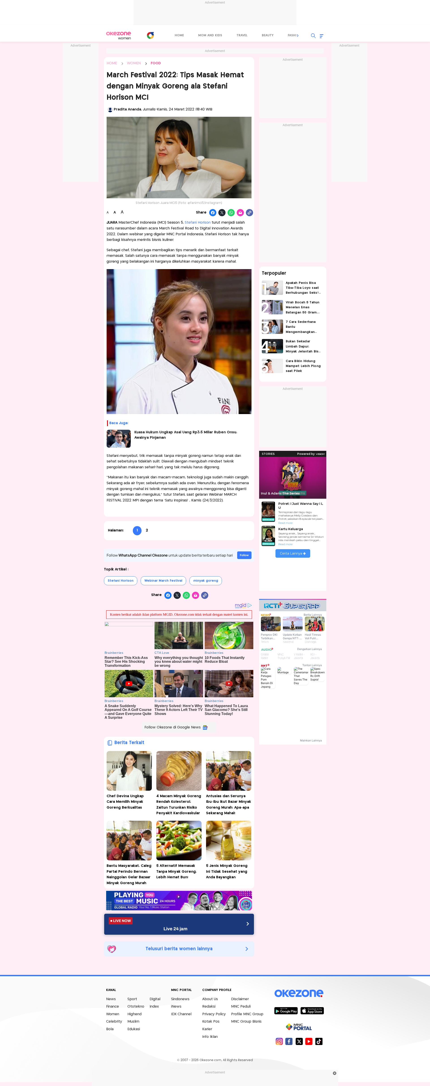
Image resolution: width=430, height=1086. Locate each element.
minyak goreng (205, 580)
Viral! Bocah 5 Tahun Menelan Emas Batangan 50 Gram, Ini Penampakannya (303, 308)
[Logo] (150, 35)
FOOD (156, 63)
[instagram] (279, 1041)
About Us (210, 999)
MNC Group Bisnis (246, 1021)
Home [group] (179, 35)
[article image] (272, 288)
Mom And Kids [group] (210, 35)
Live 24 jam (175, 928)
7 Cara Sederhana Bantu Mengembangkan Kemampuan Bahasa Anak (302, 327)
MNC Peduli (241, 1006)
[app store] (312, 1010)
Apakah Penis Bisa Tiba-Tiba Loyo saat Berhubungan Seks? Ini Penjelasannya (302, 288)
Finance (112, 1006)
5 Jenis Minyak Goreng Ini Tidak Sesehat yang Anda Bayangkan (226, 871)
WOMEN (134, 63)
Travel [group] (241, 35)
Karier (207, 1029)
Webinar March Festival (163, 580)
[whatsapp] (231, 213)
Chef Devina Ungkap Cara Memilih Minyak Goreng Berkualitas (125, 802)
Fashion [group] (294, 35)
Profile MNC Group (247, 1014)
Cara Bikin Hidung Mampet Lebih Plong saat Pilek (303, 366)
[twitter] (299, 1041)
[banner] (179, 909)
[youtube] (309, 1041)
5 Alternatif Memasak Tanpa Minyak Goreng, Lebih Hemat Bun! (176, 871)
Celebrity (114, 1021)
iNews (176, 1006)
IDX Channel (181, 1014)
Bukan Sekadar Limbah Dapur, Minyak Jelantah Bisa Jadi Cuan (303, 347)
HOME (112, 63)
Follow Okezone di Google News (172, 727)
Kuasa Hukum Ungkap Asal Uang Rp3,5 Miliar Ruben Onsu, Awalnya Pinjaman (185, 435)
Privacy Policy (214, 1014)
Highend (134, 1014)
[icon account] (110, 109)
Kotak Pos (210, 1021)
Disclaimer (240, 999)
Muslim (133, 1021)
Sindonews (180, 999)
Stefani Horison (198, 222)
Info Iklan (210, 1037)
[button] (298, 35)
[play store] (286, 1010)
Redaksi (208, 1006)
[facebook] (289, 1041)
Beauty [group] (267, 35)
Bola (110, 1029)
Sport (132, 999)
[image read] (119, 439)
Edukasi (133, 1029)
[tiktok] (318, 1041)
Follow (244, 555)
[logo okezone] (299, 993)
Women (112, 1014)
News (111, 999)
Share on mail (240, 213)
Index (154, 1006)
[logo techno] (118, 35)
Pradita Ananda (127, 109)
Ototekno (135, 1006)
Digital (155, 999)
